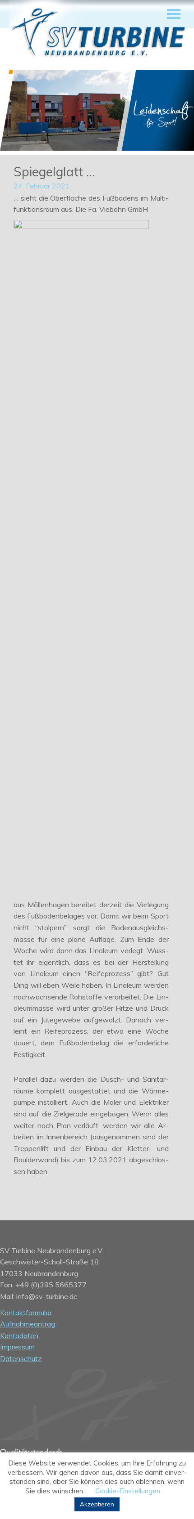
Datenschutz (21, 1358)
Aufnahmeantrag (27, 1323)
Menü (173, 14)
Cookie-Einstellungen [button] (127, 1491)
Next (176, 112)
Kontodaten (19, 1335)
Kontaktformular (26, 1312)
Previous (18, 112)
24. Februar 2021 (42, 185)
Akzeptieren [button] (97, 1504)
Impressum (17, 1346)
